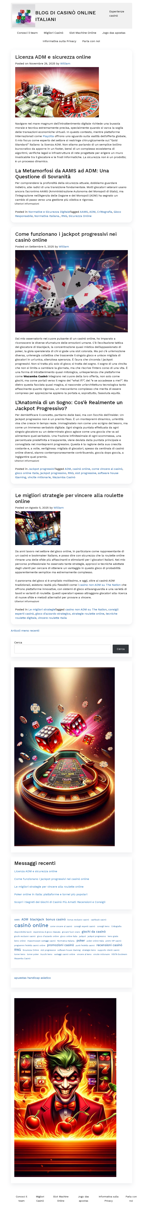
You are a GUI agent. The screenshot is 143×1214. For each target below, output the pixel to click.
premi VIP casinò (113, 941)
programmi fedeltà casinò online (29, 945)
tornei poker (33, 954)
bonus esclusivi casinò (78, 920)
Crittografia (104, 211)
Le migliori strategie (41, 609)
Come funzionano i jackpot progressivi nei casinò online (51, 879)
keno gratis (113, 936)
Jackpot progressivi (41, 469)
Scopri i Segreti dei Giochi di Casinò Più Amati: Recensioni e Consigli (59, 902)
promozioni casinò (60, 945)
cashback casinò (98, 920)
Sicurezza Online (80, 216)
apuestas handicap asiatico (32, 977)
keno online (20, 941)
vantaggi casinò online (64, 954)
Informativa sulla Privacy (59, 41)
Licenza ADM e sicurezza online (53, 57)
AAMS (84, 211)
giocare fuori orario (71, 932)
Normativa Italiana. (47, 216)
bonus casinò (56, 919)
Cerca (18, 642)
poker (81, 940)
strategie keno (89, 950)
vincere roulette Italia (52, 617)
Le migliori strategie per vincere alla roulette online (49, 886)
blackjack (37, 919)
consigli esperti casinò (84, 926)
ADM (92, 211)
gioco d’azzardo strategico (52, 613)
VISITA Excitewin (119, 954)
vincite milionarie (39, 477)
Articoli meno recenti (25, 630)
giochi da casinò (94, 931)
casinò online (81, 469)
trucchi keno (46, 954)
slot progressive (85, 473)
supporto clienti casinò (108, 950)
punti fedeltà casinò (85, 945)
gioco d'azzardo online (48, 936)
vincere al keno (84, 954)
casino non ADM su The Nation (100, 584)
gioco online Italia (27, 473)
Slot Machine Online (82, 32)
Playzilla (48, 136)
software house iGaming (69, 950)
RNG (64, 216)
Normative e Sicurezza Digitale (49, 211)
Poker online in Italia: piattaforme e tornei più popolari (50, 894)
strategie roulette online (88, 613)
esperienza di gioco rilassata (46, 932)
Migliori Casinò (53, 32)
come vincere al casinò (107, 469)
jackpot (82, 936)
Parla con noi (91, 41)
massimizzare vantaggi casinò (41, 941)
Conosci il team (27, 32)
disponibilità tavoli (23, 932)
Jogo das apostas (113, 32)
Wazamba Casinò (63, 477)
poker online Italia (95, 941)
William (65, 63)
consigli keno (103, 926)
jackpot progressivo (53, 473)
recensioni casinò (109, 945)
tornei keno (19, 954)
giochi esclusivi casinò (25, 936)
